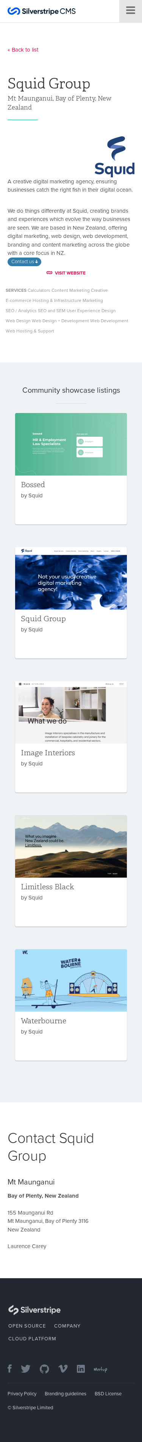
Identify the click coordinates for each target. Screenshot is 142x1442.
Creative (99, 290)
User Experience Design (91, 310)
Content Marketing (70, 290)
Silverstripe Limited (32, 1408)
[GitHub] (48, 1369)
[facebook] (13, 1369)
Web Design (18, 320)
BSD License (108, 1394)
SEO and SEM (52, 310)
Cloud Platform (32, 1339)
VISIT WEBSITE (70, 273)
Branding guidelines (65, 1394)
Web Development (109, 320)
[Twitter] (29, 1369)
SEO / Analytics (21, 310)
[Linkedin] (84, 1369)
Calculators (39, 290)
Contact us (23, 262)
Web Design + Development (60, 320)
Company (67, 1326)
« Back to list (23, 49)
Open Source (27, 1326)
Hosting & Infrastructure (57, 300)
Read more (71, 468)
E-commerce (18, 300)
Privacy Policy (22, 1394)
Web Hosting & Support (30, 331)
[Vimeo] (66, 1369)
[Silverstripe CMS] (42, 12)
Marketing (93, 300)
